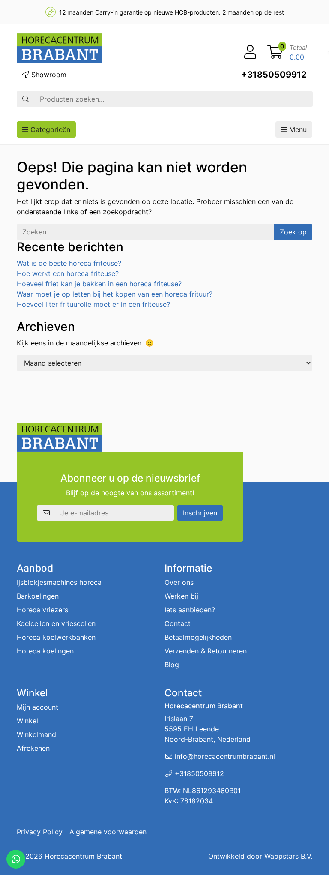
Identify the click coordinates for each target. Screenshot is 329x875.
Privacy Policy (40, 831)
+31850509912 (274, 74)
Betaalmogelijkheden (198, 637)
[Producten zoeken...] (26, 99)
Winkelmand (36, 734)
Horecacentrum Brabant (83, 856)
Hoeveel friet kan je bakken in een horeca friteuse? (99, 283)
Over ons (179, 582)
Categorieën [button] (49, 129)
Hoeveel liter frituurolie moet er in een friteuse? (93, 304)
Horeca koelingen (45, 651)
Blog (171, 664)
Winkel (27, 720)
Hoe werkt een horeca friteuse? (68, 273)
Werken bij (181, 596)
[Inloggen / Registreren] (250, 52)
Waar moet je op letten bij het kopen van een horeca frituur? (114, 294)
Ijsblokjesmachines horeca (59, 582)
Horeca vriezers (42, 609)
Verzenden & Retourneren (205, 651)
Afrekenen (33, 748)
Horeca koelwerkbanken (56, 637)
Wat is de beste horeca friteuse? (69, 263)
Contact (177, 623)
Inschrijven (200, 513)
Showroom (47, 74)
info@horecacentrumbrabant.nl (225, 756)
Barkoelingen (38, 596)
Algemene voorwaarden (108, 831)
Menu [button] (297, 129)
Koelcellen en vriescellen (56, 623)
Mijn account (37, 707)
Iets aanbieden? (189, 609)
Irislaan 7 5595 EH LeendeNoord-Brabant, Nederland (207, 728)
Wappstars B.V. (288, 856)
